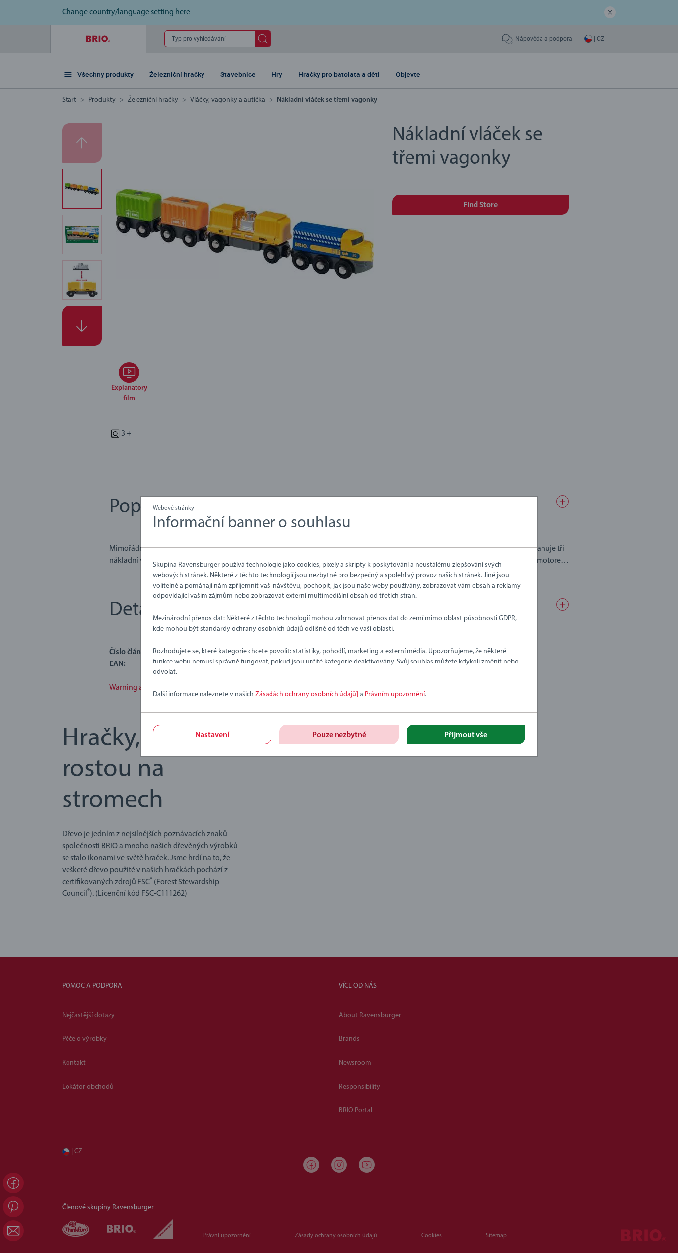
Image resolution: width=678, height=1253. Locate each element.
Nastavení (212, 735)
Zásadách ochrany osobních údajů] (307, 694)
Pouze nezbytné (339, 735)
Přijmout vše (465, 735)
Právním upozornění (395, 694)
